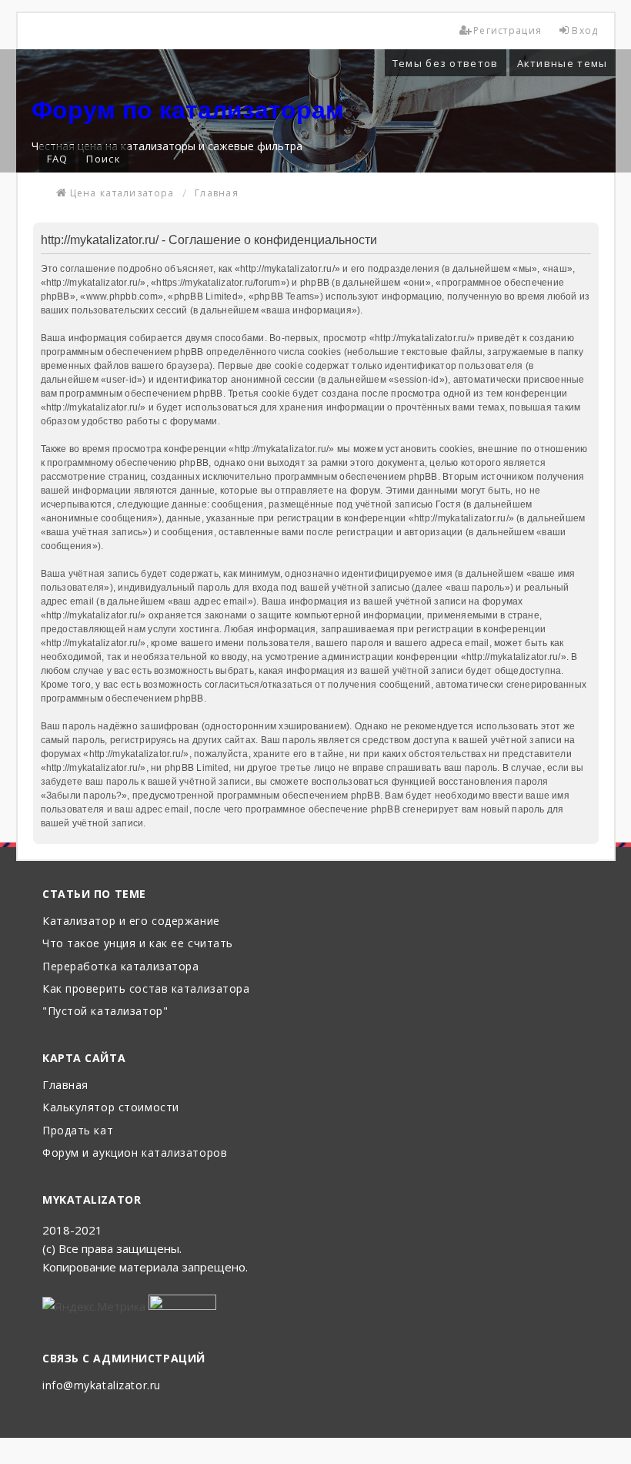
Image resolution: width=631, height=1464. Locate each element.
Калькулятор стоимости (110, 1107)
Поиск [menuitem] (103, 159)
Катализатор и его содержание (131, 921)
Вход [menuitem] (585, 30)
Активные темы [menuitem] (562, 63)
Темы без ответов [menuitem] (445, 63)
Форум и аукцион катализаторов (134, 1153)
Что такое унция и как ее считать (137, 943)
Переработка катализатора (120, 966)
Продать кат (77, 1130)
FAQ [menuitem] (57, 159)
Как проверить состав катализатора (145, 989)
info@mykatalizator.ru (101, 1385)
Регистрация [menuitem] (507, 30)
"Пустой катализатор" (105, 1011)
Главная (65, 1085)
